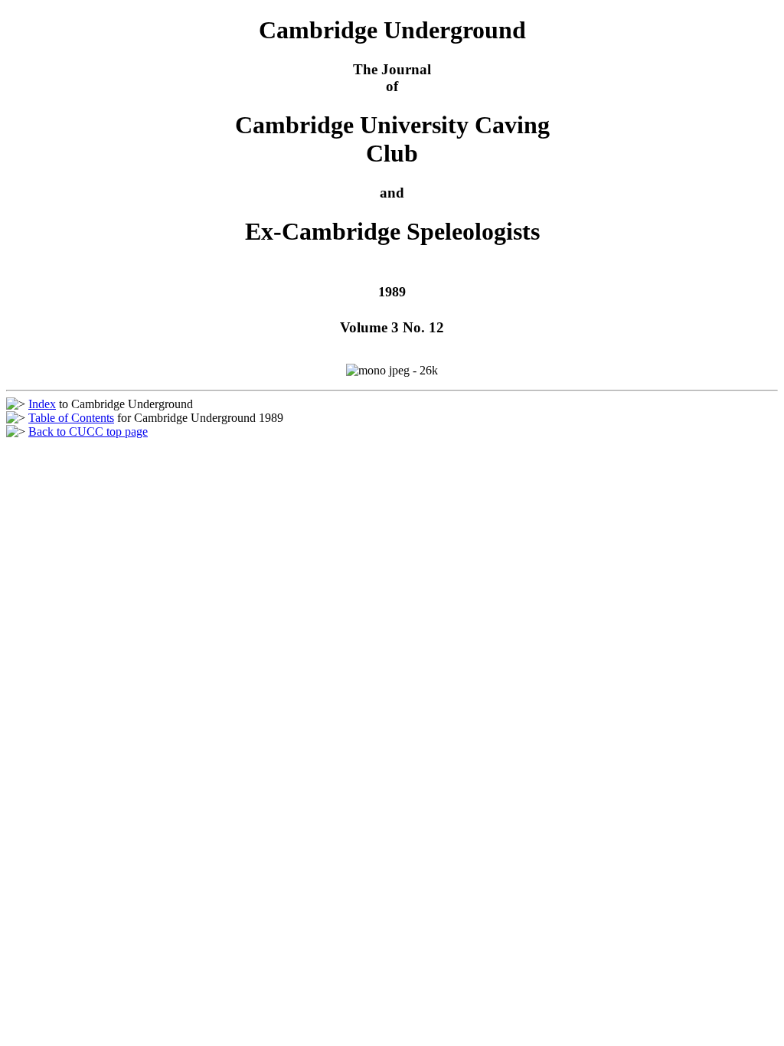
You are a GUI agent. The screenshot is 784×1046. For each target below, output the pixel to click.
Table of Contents (71, 417)
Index (42, 403)
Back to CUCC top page (88, 431)
